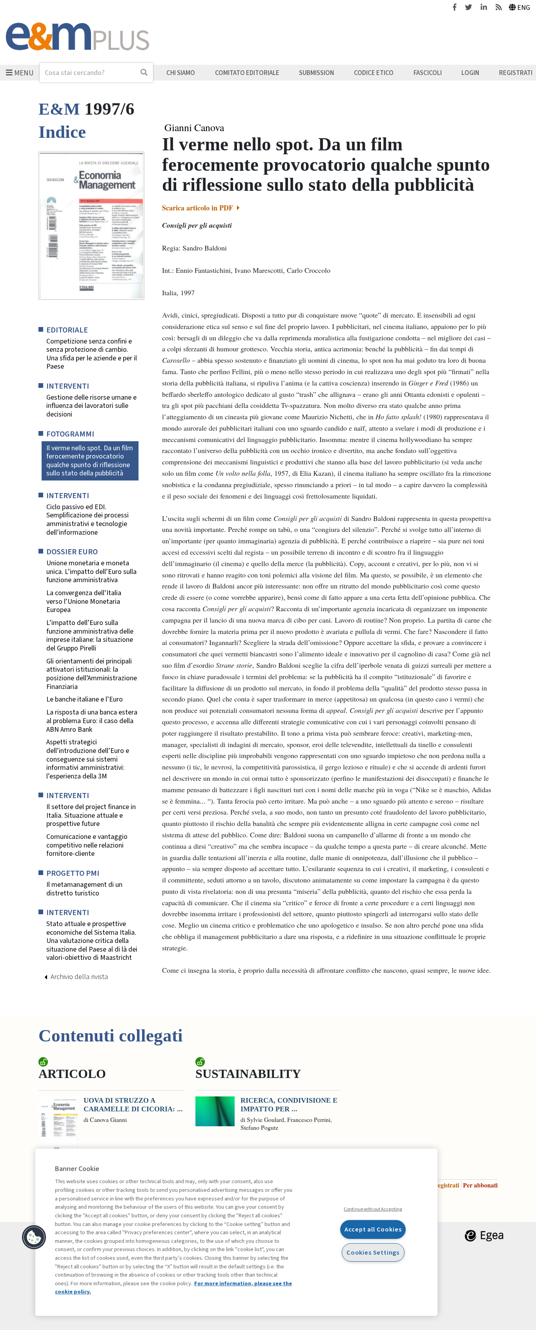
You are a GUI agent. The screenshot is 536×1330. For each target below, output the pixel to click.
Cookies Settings (372, 1252)
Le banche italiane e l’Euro (84, 699)
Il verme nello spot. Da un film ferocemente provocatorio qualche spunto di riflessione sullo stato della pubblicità (89, 461)
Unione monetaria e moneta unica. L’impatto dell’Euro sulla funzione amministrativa (91, 572)
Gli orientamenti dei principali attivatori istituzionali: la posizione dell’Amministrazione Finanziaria (91, 674)
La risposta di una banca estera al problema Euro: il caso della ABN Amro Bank (91, 721)
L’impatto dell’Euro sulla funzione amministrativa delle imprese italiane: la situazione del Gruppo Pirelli (89, 635)
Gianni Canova (194, 127)
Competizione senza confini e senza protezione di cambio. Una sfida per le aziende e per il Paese (91, 354)
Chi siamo (180, 72)
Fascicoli (428, 72)
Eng (523, 8)
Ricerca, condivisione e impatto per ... (289, 1104)
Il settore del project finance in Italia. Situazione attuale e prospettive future (91, 815)
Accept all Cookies (373, 1229)
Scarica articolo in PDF (198, 208)
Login (470, 72)
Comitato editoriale (247, 72)
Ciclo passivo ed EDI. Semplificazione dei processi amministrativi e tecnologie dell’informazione (87, 520)
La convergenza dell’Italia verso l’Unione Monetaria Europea (83, 601)
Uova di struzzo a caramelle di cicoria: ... (133, 1104)
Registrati (515, 72)
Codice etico (374, 72)
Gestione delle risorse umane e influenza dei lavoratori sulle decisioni (91, 406)
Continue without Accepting (373, 1209)
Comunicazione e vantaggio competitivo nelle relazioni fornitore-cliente (87, 845)
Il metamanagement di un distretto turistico (84, 889)
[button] (34, 1237)
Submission (316, 72)
